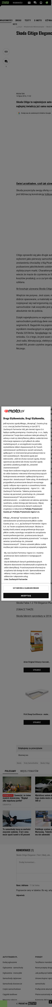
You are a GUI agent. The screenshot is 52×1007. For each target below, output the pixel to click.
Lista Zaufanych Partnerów (15, 579)
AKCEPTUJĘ (26, 596)
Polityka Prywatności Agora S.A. (26, 512)
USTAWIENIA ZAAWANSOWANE (26, 588)
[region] (26, 503)
